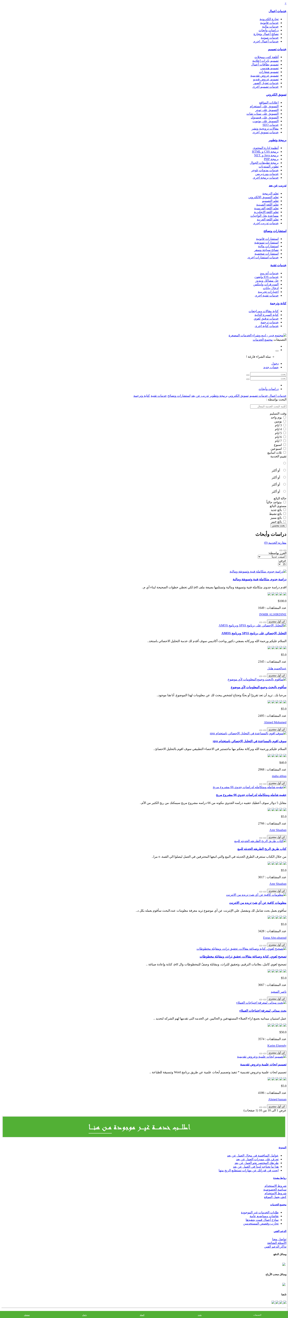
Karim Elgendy (276, 1045)
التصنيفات (257, 1315)
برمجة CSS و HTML (265, 151)
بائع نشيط (276, 513)
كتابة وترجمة (278, 303)
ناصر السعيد (278, 991)
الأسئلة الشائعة (276, 1243)
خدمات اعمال (277, 11)
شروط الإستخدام (275, 1193)
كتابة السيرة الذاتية (266, 314)
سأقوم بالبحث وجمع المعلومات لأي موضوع (258, 687)
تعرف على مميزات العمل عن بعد (257, 1159)
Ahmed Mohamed (275, 722)
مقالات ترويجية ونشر (265, 128)
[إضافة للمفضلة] (264, 622)
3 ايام (279, 425)
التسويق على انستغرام (264, 106)
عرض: (282, 560)
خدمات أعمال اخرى (266, 41)
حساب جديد (271, 367)
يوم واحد (277, 417)
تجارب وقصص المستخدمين (261, 1223)
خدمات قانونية (269, 22)
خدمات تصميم (277, 49)
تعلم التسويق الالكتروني (263, 197)
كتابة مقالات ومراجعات (264, 311)
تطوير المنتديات (269, 166)
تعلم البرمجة (270, 193)
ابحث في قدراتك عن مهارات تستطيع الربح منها (249, 1170)
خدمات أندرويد (269, 273)
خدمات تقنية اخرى (267, 295)
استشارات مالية (268, 246)
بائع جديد (277, 510)
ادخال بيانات (271, 288)
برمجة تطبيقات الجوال (264, 162)
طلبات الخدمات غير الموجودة (260, 1212)
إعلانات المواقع (269, 102)
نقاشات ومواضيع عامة (264, 1216)
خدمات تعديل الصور (266, 83)
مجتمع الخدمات (278, 1204)
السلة (142, 1315)
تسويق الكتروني (276, 94)
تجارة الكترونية (269, 19)
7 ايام (279, 441)
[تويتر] (281, 1302)
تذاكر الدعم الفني (275, 1246)
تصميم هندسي (269, 68)
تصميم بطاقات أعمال (265, 64)
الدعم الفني (280, 1231)
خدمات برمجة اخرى (266, 177)
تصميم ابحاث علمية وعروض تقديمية (263, 1064)
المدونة (282, 1147)
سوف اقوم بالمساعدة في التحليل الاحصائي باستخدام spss (249, 741)
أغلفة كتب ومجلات (266, 57)
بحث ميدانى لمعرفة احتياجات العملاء (262, 1010)
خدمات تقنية (278, 265)
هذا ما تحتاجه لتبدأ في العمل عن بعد (256, 1166)
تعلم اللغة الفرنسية (266, 208)
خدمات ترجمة (270, 322)
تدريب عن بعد (277, 185)
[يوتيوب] (277, 1302)
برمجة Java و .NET (266, 155)
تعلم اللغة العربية (268, 219)
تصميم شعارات (269, 71)
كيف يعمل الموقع (275, 1197)
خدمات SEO (271, 124)
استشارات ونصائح (275, 231)
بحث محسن (278, 525)
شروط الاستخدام (275, 1185)
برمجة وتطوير (277, 140)
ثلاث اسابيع (275, 452)
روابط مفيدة (279, 1177)
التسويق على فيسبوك (265, 117)
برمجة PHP (271, 159)
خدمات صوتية (270, 37)
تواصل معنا (279, 1239)
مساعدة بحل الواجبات (264, 215)
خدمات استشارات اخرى (263, 257)
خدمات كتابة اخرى (267, 326)
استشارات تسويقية (266, 242)
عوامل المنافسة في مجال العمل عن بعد (253, 1155)
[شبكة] (281, 550)
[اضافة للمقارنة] (260, 622)
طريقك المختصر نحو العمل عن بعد (257, 1163)
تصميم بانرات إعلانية (265, 60)
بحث (200, 1315)
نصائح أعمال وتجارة (266, 34)
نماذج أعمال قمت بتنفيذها (262, 1219)
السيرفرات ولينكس (266, 284)
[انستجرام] (273, 1302)
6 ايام (279, 437)
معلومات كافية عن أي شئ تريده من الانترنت (257, 902)
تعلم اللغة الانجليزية (266, 212)
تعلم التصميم (270, 200)
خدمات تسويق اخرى (265, 132)
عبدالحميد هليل (276, 668)
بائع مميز (276, 517)
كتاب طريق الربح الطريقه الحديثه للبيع (261, 848)
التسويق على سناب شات (262, 113)
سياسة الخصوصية (274, 1189)
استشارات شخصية (266, 253)
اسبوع (278, 444)
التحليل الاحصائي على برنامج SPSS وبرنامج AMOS (253, 633)
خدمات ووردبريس (267, 174)
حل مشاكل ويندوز (267, 280)
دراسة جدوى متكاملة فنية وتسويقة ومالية (259, 579)
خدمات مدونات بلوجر (265, 170)
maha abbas (279, 776)
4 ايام (279, 429)
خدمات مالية (270, 26)
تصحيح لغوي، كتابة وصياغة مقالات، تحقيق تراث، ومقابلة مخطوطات (243, 956)
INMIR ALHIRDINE (272, 614)
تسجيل (27, 1315)
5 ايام (279, 433)
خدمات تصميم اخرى (265, 86)
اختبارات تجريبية (268, 291)
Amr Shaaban (277, 830)
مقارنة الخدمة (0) (275, 542)
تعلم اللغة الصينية (267, 204)
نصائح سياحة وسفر (266, 250)
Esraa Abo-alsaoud (274, 937)
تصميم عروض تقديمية (264, 75)
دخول (275, 363)
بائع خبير (277, 521)
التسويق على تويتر (267, 110)
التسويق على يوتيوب (266, 121)
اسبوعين (277, 448)
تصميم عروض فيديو (266, 79)
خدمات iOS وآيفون (266, 277)
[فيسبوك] (284, 1302)
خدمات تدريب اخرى (266, 223)
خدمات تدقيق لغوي (266, 318)
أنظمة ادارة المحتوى (266, 148)
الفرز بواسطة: (277, 553)
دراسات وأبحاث (269, 30)
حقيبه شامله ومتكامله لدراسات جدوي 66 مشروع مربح (251, 795)
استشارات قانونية (267, 238)
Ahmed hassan (277, 1099)
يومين (278, 421)
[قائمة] (284, 550)
